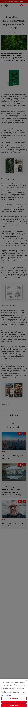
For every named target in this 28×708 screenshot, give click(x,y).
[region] (14, 693)
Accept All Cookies (14, 705)
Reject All (14, 702)
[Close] (26, 680)
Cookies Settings (14, 698)
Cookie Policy (8, 695)
